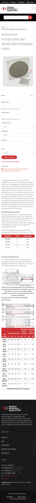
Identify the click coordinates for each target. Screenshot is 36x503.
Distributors (5, 453)
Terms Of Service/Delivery (18, 499)
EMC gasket (5, 131)
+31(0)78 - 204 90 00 (10, 476)
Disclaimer (9, 497)
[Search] (30, 17)
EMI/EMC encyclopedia (8, 449)
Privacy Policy (21, 497)
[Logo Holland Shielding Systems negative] (18, 408)
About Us (4, 437)
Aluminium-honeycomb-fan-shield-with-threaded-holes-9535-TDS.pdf (15, 170)
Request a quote (9, 157)
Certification (5, 445)
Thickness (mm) (6, 123)
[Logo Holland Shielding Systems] (9, 9)
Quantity (4, 140)
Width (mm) (5, 102)
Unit (3, 149)
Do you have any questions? (10, 161)
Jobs (2, 441)
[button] (31, 71)
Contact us (5, 2)
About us (13, 2)
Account (31, 2)
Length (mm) (5, 112)
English (22, 2)
